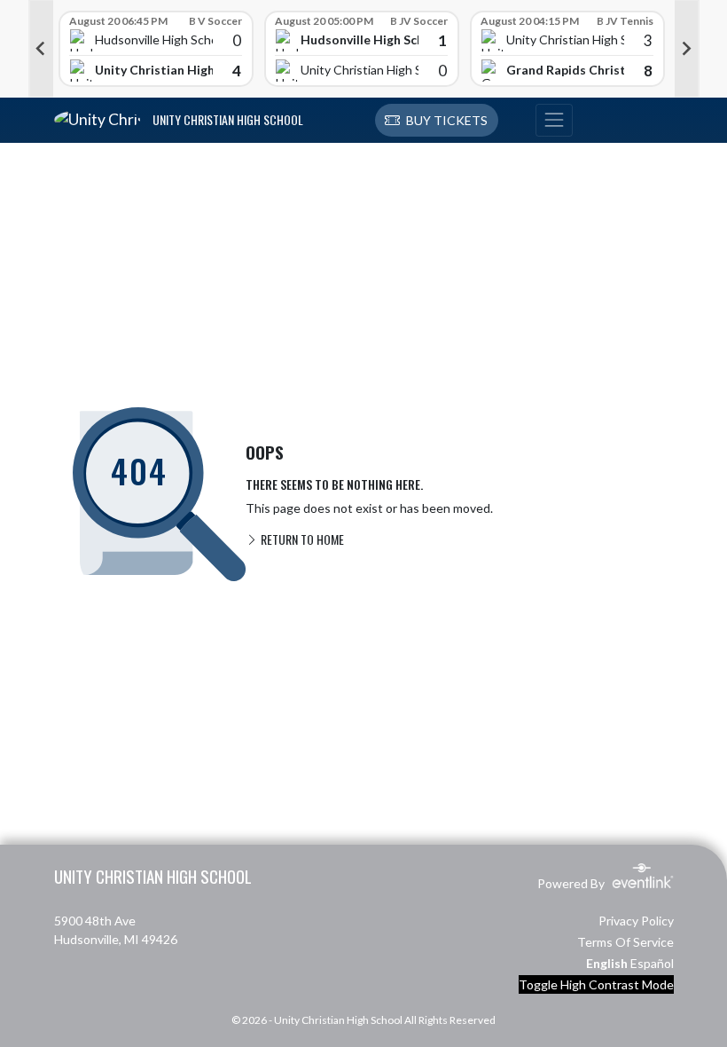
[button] (436, 121)
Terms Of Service (625, 941)
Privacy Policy (636, 920)
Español (652, 963)
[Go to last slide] (40, 49)
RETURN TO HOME (301, 539)
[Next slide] (687, 49)
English (607, 963)
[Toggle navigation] (554, 121)
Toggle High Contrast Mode (596, 984)
